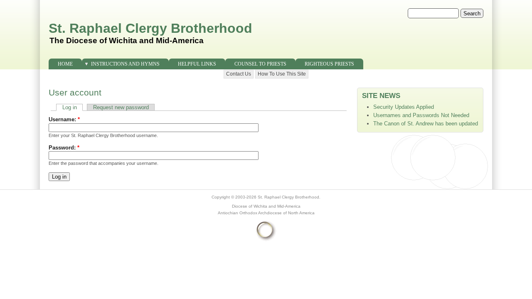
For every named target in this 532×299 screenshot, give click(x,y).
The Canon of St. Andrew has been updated (425, 123)
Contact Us (238, 74)
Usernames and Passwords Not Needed (421, 115)
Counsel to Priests (260, 64)
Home (65, 64)
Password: (64, 148)
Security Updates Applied (403, 107)
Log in (69, 107)
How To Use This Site (282, 74)
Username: (64, 119)
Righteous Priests (329, 64)
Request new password (121, 107)
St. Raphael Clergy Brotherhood (150, 28)
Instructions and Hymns (125, 64)
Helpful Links (197, 64)
